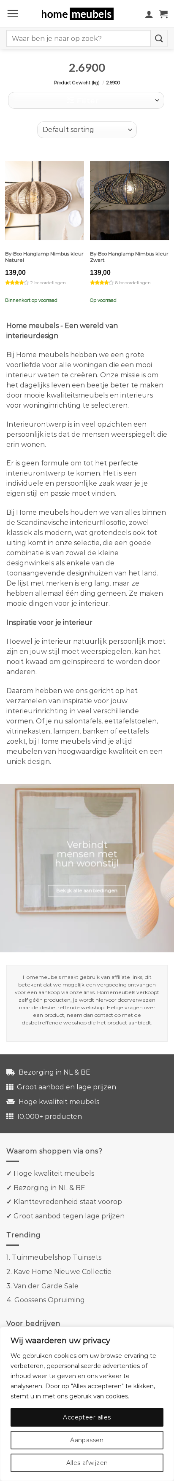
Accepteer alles (87, 1417)
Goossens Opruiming (49, 1300)
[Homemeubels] (81, 13)
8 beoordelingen (133, 282)
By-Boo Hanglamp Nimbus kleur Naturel (44, 257)
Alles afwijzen (87, 1463)
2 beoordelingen (48, 282)
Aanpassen (87, 1440)
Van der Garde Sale (46, 1286)
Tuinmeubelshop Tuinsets (56, 1257)
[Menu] (12, 13)
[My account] (149, 14)
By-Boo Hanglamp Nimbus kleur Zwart (129, 257)
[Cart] (163, 14)
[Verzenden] (159, 38)
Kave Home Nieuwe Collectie (62, 1272)
